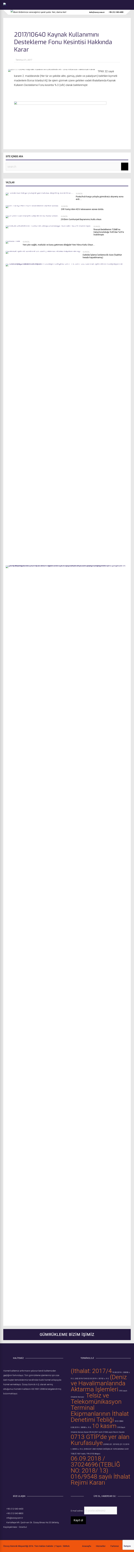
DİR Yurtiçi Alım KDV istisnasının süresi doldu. (82, 209)
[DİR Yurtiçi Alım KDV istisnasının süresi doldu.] (32, 205)
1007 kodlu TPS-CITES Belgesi (88, 1454)
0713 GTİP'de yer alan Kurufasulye (100, 1439)
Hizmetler (101, 1546)
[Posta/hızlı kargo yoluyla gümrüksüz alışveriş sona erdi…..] (39, 192)
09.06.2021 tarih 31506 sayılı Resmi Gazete (107, 1432)
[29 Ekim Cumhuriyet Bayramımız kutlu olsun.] (32, 215)
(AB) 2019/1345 (81, 1379)
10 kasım (104, 1425)
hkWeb (66, 1546)
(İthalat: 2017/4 (91, 1370)
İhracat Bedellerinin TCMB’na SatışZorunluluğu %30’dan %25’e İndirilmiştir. (108, 232)
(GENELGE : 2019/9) (111, 1444)
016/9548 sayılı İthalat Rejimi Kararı (100, 1479)
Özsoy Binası (39, 1522)
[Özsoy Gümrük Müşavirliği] (5, 5)
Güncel (79, 194)
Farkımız (114, 1546)
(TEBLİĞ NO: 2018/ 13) (95, 1467)
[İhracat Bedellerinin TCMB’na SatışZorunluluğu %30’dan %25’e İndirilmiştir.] (48, 225)
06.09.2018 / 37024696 (88, 1461)
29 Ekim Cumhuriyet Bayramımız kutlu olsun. (81, 219)
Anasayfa (86, 1546)
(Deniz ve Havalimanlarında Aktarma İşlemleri (99, 1383)
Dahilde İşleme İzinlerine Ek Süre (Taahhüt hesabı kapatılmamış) (102, 256)
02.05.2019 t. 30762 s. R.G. (98, 1379)
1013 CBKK (119, 1421)
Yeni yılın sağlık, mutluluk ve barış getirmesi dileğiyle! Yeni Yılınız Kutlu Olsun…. (59, 245)
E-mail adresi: (77, 1511)
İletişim (127, 1546)
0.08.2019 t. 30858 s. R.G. (81, 1427)
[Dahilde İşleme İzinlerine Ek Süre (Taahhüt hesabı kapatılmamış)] (43, 250)
